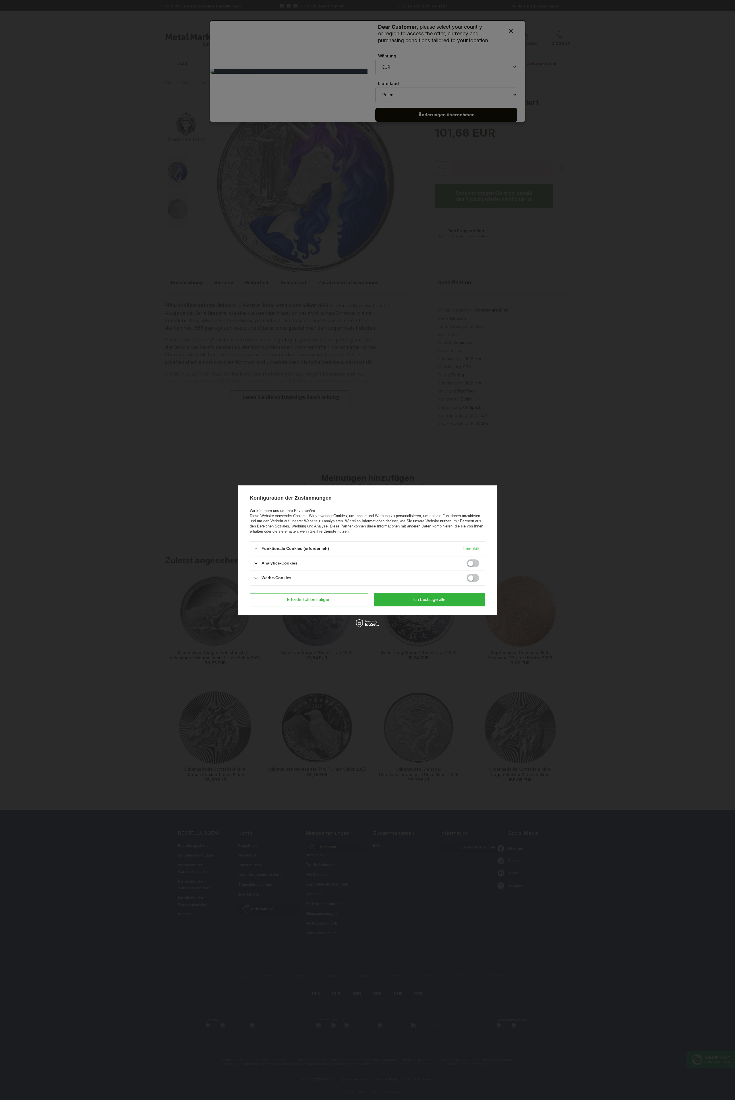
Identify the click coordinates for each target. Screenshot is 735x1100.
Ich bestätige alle (429, 599)
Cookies (340, 516)
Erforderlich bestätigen (308, 599)
